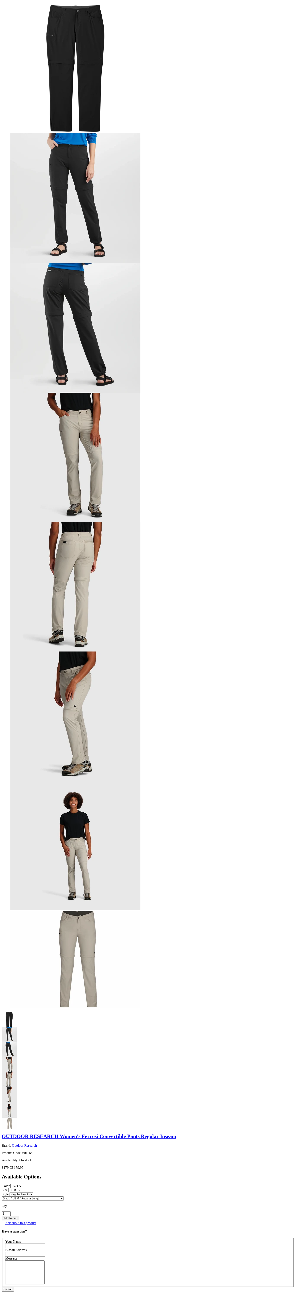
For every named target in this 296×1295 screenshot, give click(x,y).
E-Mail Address (16, 1250)
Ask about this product (20, 1223)
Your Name (13, 1241)
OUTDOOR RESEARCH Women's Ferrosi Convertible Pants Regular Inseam (89, 1136)
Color (6, 1186)
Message (11, 1258)
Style (5, 1194)
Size (5, 1190)
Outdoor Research (24, 1145)
